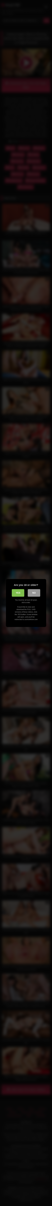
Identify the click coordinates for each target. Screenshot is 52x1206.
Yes (18, 593)
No (34, 593)
